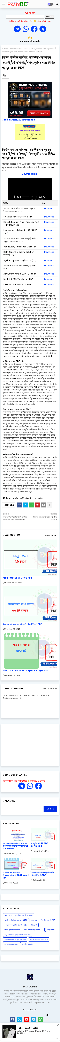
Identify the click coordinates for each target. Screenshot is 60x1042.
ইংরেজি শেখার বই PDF (48, 920)
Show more (50, 535)
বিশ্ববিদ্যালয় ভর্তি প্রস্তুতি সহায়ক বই (15, 939)
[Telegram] (18, 29)
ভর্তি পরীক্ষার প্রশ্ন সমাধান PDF (39, 939)
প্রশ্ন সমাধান (14, 48)
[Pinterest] (37, 504)
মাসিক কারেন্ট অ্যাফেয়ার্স (11, 944)
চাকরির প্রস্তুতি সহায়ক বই (22, 498)
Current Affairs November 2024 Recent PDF (16, 875)
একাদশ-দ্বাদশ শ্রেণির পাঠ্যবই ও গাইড (16, 925)
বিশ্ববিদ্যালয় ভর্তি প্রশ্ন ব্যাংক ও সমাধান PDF (18, 934)
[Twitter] (25, 504)
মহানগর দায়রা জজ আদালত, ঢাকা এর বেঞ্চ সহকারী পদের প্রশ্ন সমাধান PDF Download (15, 846)
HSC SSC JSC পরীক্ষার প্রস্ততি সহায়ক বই (19, 915)
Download (49, 208)
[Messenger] (34, 29)
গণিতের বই (34, 925)
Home (5, 48)
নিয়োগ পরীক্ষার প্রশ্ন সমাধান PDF (33, 930)
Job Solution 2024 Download (18, 119)
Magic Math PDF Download (17, 578)
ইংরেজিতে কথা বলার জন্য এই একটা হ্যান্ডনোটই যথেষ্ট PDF (22, 624)
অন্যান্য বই (34, 920)
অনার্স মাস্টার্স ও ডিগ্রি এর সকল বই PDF (16, 920)
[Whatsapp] (27, 29)
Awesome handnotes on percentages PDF (25, 670)
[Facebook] (19, 504)
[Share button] (49, 504)
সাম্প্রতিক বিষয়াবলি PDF (29, 944)
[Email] (43, 504)
